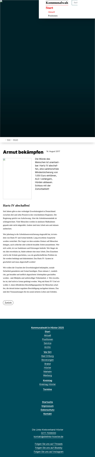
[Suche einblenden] (82, 5)
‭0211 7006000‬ (48, 433)
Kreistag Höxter (47, 384)
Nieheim (47, 371)
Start (9, 140)
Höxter (47, 367)
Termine (47, 389)
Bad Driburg (47, 356)
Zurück (8, 302)
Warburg (47, 375)
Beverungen (47, 360)
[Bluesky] (9, 5)
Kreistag (47, 380)
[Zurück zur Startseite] (4, 139)
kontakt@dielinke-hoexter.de (48, 436)
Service (47, 343)
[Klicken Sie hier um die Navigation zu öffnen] (90, 5)
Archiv (47, 347)
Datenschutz (47, 409)
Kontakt (47, 413)
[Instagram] (13, 5)
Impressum (48, 406)
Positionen (53, 15)
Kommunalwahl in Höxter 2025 (47, 327)
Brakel (47, 363)
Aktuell (51, 12)
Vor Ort (47, 352)
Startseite (47, 402)
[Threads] (4, 5)
